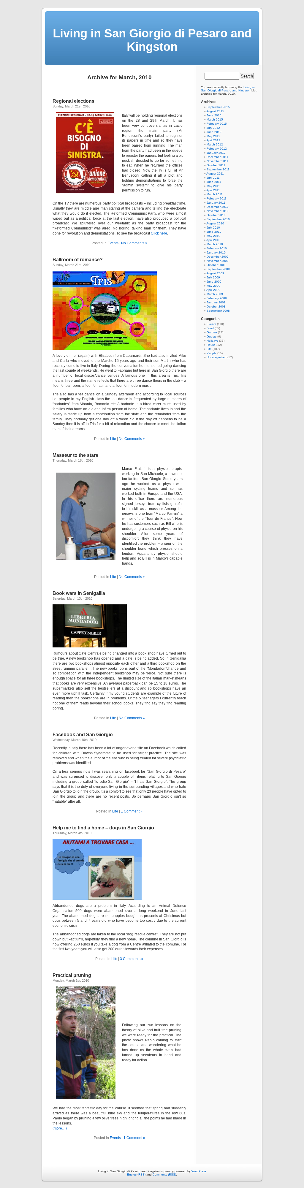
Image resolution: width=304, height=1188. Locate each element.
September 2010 (218, 219)
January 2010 (216, 252)
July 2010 (213, 227)
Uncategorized (217, 357)
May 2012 (213, 136)
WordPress (198, 1171)
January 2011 (216, 202)
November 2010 (218, 211)
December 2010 (218, 206)
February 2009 (217, 298)
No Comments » (134, 243)
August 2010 (215, 223)
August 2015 (215, 111)
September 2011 (218, 169)
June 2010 (214, 231)
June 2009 (214, 281)
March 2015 (215, 119)
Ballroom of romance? (78, 259)
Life (113, 439)
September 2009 (218, 269)
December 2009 (218, 256)
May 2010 (213, 235)
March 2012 (215, 144)
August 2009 (215, 273)
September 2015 (218, 107)
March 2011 (215, 194)
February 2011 (217, 198)
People (211, 353)
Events (112, 243)
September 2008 (218, 310)
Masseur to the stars (75, 455)
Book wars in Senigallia (79, 593)
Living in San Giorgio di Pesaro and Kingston (152, 40)
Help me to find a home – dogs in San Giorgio (103, 827)
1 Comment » (131, 811)
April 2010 (213, 240)
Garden (212, 332)
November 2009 (218, 260)
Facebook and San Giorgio (83, 734)
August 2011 (215, 173)
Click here (159, 233)
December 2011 (217, 157)
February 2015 (217, 123)
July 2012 (213, 127)
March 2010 (215, 244)
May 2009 (213, 285)
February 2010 (217, 248)
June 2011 (214, 181)
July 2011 (213, 177)
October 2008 (216, 306)
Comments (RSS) (164, 1174)
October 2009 (216, 265)
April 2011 (213, 190)
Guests (211, 336)
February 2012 (217, 148)
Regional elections (73, 101)
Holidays (212, 340)
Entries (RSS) (136, 1174)
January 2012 (216, 152)
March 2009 (215, 294)
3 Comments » (131, 959)
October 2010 (216, 215)
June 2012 (214, 132)
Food (210, 328)
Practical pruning (72, 975)
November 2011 (217, 161)
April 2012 (213, 140)
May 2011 (213, 186)
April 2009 (213, 290)
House (211, 344)
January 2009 (216, 302)
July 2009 (213, 277)
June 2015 (214, 115)
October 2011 (216, 165)
